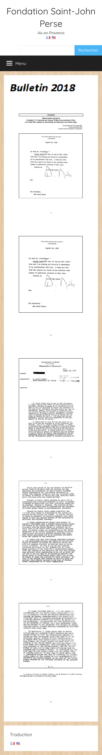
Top (96, 748)
